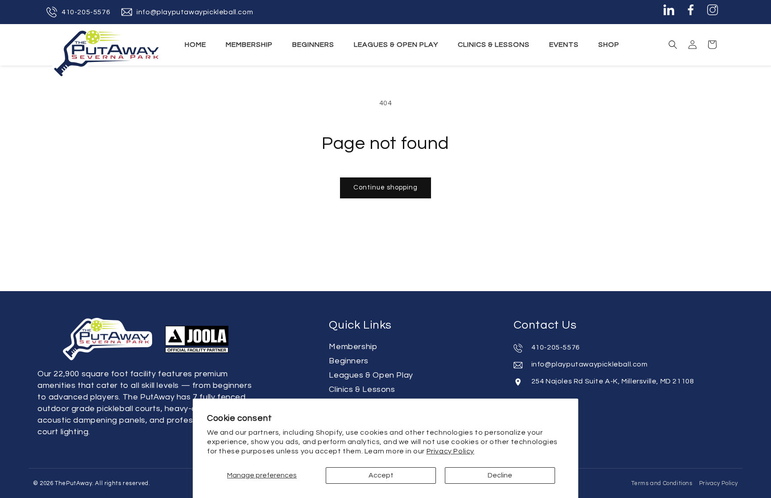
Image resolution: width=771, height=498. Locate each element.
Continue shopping (385, 187)
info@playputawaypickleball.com (195, 12)
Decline (500, 475)
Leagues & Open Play (371, 375)
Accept (381, 475)
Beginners (348, 361)
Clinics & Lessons (362, 389)
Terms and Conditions (661, 483)
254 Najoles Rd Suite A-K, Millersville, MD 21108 (612, 381)
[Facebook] (690, 12)
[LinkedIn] (668, 12)
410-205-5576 (86, 12)
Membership (353, 346)
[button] (673, 44)
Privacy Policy (450, 451)
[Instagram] (712, 12)
